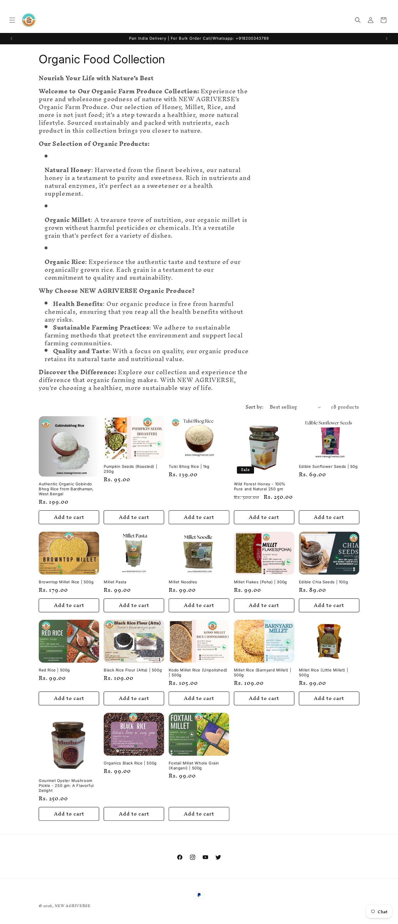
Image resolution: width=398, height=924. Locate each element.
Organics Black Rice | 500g (130, 763)
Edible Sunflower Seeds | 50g (328, 466)
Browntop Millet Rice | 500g (66, 582)
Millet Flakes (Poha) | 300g (260, 582)
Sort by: (255, 407)
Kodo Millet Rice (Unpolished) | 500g (198, 672)
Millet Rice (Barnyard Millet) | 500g (262, 672)
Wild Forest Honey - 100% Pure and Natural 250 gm (260, 486)
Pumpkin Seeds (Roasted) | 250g (130, 469)
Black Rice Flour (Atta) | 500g (133, 670)
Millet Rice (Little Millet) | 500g (323, 672)
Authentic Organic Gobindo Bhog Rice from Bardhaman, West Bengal (66, 489)
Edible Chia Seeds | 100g (323, 582)
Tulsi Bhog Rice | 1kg (189, 466)
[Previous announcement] (11, 38)
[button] (12, 20)
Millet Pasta (115, 582)
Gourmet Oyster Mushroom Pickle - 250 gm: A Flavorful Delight (66, 785)
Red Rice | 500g (54, 670)
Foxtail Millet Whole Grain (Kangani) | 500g (194, 765)
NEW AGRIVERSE (73, 906)
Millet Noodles (183, 582)
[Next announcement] (386, 38)
